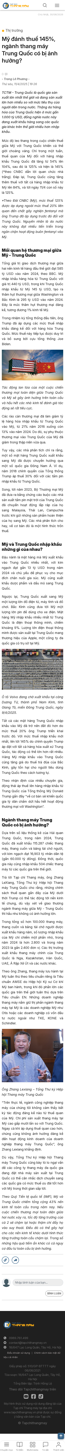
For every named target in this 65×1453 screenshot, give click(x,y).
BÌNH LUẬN (54, 1293)
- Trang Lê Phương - (15, 79)
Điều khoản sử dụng (18, 1352)
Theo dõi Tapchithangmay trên (32, 1389)
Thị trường (14, 30)
